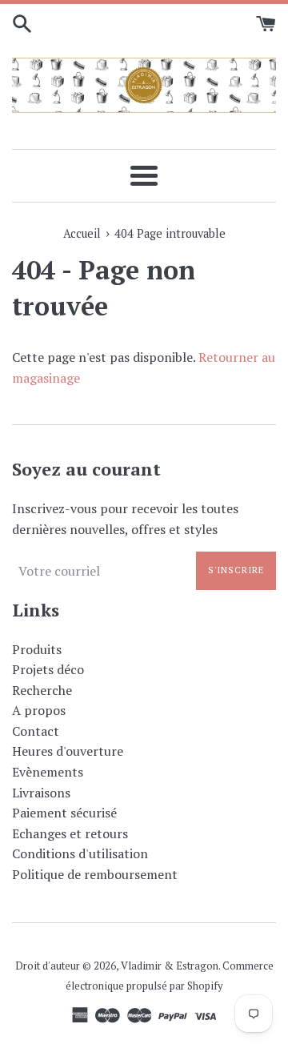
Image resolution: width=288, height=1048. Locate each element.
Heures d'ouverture (67, 751)
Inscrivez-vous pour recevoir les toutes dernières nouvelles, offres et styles (125, 519)
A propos (39, 710)
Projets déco (48, 669)
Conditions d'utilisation (80, 853)
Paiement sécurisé (64, 812)
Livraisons (41, 792)
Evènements (47, 772)
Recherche (42, 690)
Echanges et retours (70, 833)
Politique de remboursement (95, 874)
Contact (35, 731)
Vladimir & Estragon (169, 966)
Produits (37, 649)
